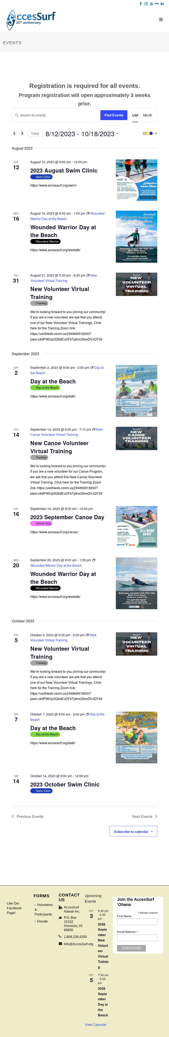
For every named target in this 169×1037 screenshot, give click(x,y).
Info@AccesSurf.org (78, 944)
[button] (149, 133)
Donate (42, 921)
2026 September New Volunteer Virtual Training (103, 945)
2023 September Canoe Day (67, 517)
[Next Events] (22, 133)
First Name (124, 916)
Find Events (113, 115)
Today (35, 133)
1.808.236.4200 (75, 937)
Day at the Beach (53, 381)
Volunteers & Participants (44, 909)
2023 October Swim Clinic (65, 784)
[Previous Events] (14, 133)
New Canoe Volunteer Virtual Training (59, 447)
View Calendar (96, 1024)
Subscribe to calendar (131, 831)
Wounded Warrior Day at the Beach (63, 231)
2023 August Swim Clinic (63, 170)
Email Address (127, 932)
